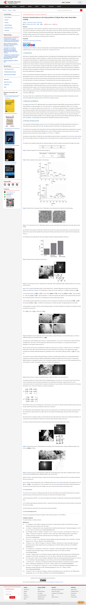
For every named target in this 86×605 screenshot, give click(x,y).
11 (66, 418)
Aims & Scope (8, 17)
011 (66, 377)
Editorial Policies (41, 591)
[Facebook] (9, 184)
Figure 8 (59, 482)
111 (24, 285)
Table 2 (73, 126)
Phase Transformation (30, 40)
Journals (22, 6)
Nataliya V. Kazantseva (28, 22)
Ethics (39, 589)
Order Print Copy (8, 82)
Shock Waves (38, 40)
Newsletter (6, 79)
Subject (25, 591)
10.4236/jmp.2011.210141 (30, 24)
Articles (14, 6)
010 (28, 474)
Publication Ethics (74, 591)
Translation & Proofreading (57, 593)
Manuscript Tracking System (58, 589)
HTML (41, 24)
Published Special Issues (10, 71)
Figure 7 (25, 413)
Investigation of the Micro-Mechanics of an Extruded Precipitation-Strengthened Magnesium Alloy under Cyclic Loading (11, 50)
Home (7, 6)
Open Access (74, 589)
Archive (6, 22)
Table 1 (50, 106)
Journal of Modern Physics (28, 14)
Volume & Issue (55, 597)
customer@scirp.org (10, 191)
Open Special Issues (9, 69)
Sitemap (25, 595)
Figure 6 (56, 347)
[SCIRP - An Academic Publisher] (12, 2)
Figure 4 (25, 233)
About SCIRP (41, 587)
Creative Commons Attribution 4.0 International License (53, 582)
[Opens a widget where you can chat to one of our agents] (81, 602)
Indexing (7, 30)
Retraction (73, 595)
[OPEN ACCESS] (66, 2)
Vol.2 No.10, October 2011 (40, 14)
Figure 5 (28, 288)
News (36, 6)
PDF (38, 24)
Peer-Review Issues (42, 595)
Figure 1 (46, 124)
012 (28, 285)
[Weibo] (17, 184)
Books (30, 6)
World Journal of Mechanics (11, 113)
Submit (59, 6)
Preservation (73, 593)
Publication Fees (9, 27)
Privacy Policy (74, 597)
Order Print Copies (56, 591)
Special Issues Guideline (10, 74)
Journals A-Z (26, 589)
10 (34, 308)
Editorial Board (8, 25)
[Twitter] (5, 184)
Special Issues (41, 598)
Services (51, 6)
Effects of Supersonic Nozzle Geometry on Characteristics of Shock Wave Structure (11, 44)
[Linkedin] (13, 184)
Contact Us (6, 84)
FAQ (5, 87)
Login (79, 2)
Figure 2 (74, 136)
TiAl (24, 40)
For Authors (40, 593)
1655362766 (9, 197)
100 (33, 448)
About (43, 6)
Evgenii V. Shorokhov (37, 22)
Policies (73, 587)
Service (54, 587)
